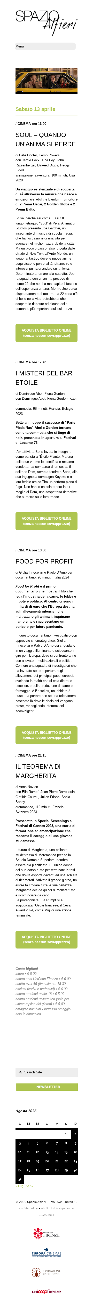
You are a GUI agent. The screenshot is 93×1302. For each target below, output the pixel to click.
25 (28, 1170)
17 (19, 1161)
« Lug (20, 1186)
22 (66, 1161)
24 (19, 1170)
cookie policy (28, 1208)
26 (37, 1170)
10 (19, 1152)
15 (66, 1152)
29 (66, 1170)
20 (47, 1161)
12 (37, 1152)
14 (56, 1152)
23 (75, 1161)
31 (19, 1179)
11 (28, 1152)
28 (57, 1170)
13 (47, 1152)
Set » (29, 1186)
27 (47, 1170)
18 (28, 1161)
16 (75, 1152)
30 (75, 1170)
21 (56, 1161)
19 (37, 1161)
